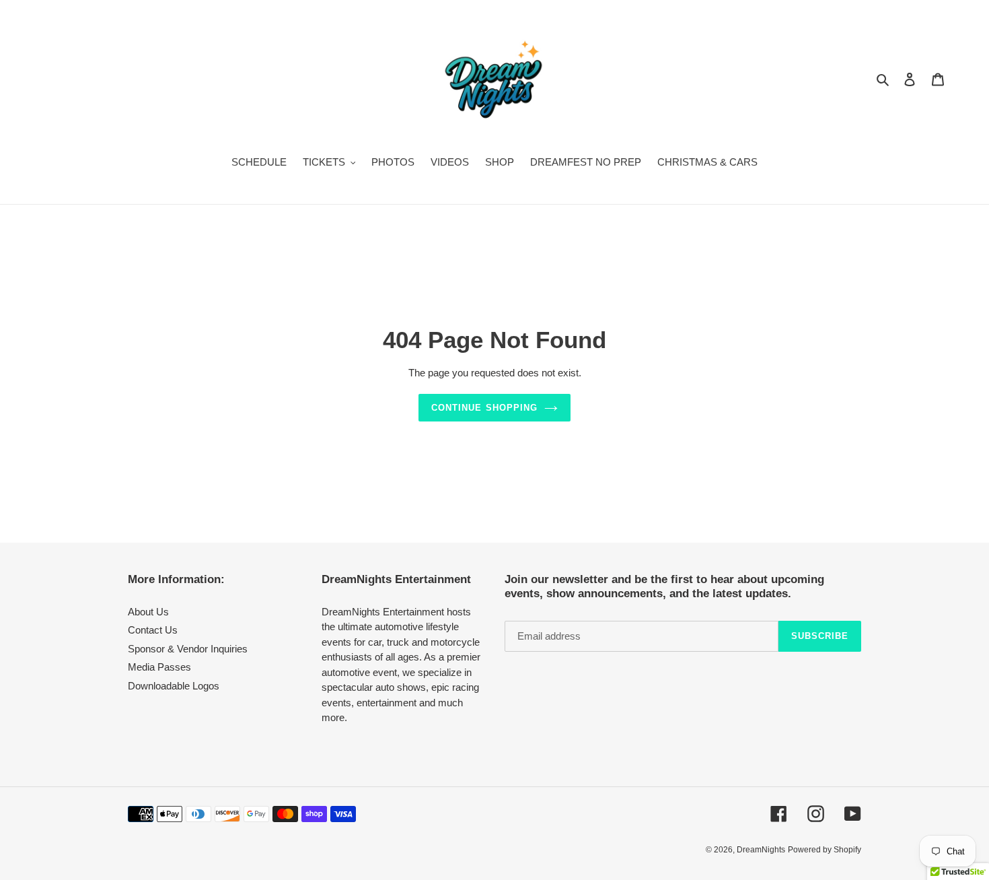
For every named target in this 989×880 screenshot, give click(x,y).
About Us (148, 611)
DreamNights (761, 849)
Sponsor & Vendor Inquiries (188, 648)
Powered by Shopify (824, 849)
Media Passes (159, 667)
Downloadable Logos (173, 685)
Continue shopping (484, 408)
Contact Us (153, 630)
